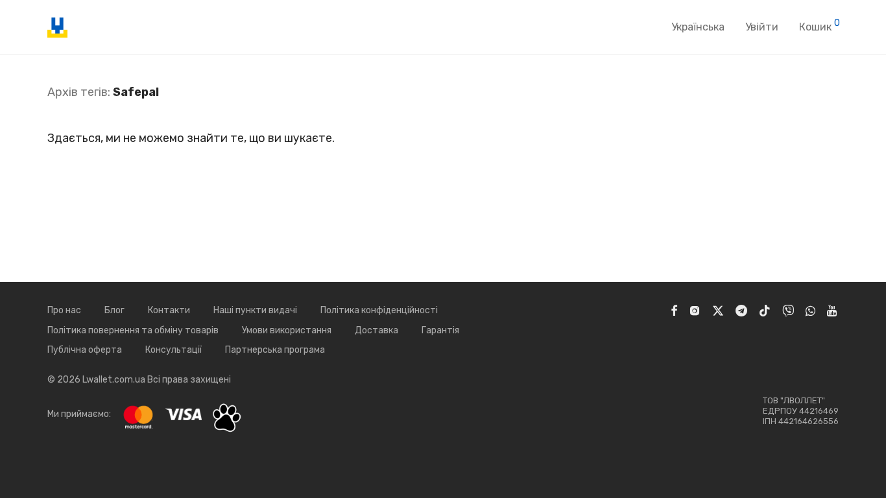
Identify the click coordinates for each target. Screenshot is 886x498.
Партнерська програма (275, 349)
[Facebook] (674, 310)
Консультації (173, 349)
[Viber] (788, 310)
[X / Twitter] (718, 310)
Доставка (376, 330)
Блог (114, 310)
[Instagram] (694, 310)
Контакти (169, 310)
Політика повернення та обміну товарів (133, 330)
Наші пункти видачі (255, 310)
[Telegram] (741, 310)
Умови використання (286, 330)
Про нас (64, 310)
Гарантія (440, 330)
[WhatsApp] (810, 310)
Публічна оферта (84, 349)
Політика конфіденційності (379, 310)
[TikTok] (765, 310)
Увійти (761, 27)
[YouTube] (833, 310)
